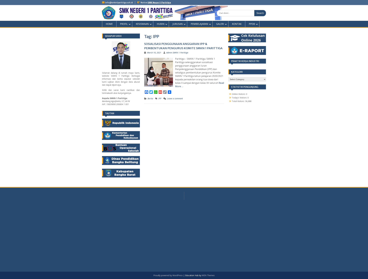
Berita (150, 98)
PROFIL (124, 24)
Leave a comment (175, 98)
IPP (159, 98)
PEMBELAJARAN (199, 24)
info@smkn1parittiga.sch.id (119, 2)
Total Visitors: (238, 101)
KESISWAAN (142, 24)
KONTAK (236, 24)
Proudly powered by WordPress (168, 275)
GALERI (220, 24)
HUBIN (160, 24)
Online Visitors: (239, 94)
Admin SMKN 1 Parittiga (177, 52)
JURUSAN (177, 24)
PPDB (252, 24)
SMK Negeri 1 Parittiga (159, 2)
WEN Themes (208, 275)
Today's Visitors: (240, 97)
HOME (109, 24)
